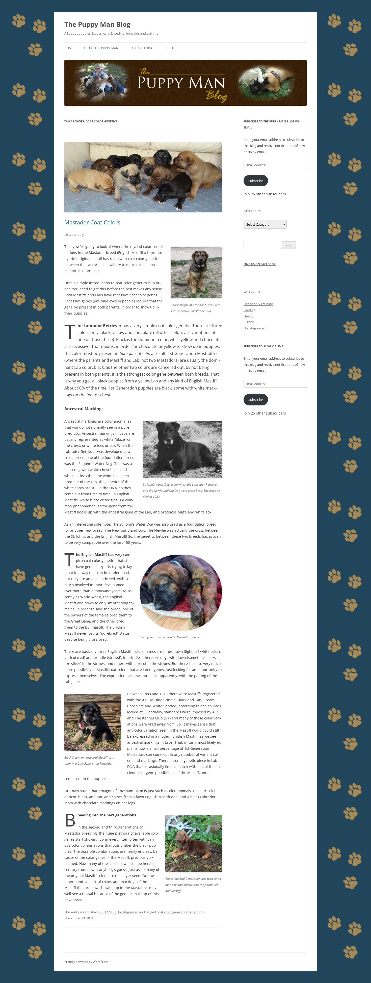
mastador (193, 912)
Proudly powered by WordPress (86, 962)
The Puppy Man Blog (97, 24)
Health (249, 316)
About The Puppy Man (101, 48)
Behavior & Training (258, 304)
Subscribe (255, 180)
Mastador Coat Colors (92, 222)
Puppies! (171, 48)
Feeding (249, 310)
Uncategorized (127, 912)
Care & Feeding (141, 48)
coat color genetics (171, 912)
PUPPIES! (108, 912)
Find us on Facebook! (260, 264)
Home (68, 48)
